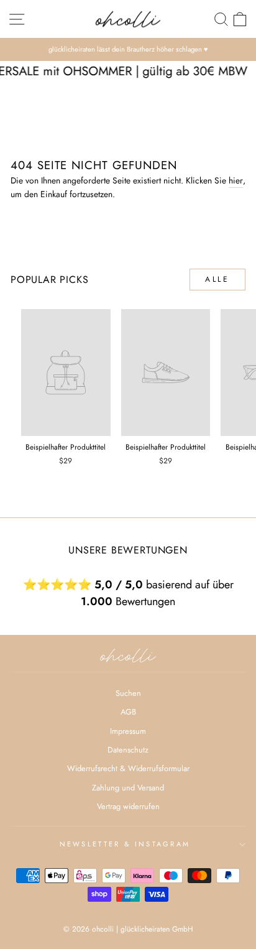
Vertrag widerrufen (128, 806)
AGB (128, 712)
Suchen (128, 693)
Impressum (128, 731)
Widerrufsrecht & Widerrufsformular (128, 768)
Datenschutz (128, 750)
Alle (217, 279)
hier (236, 180)
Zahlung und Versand (128, 788)
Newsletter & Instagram (125, 844)
